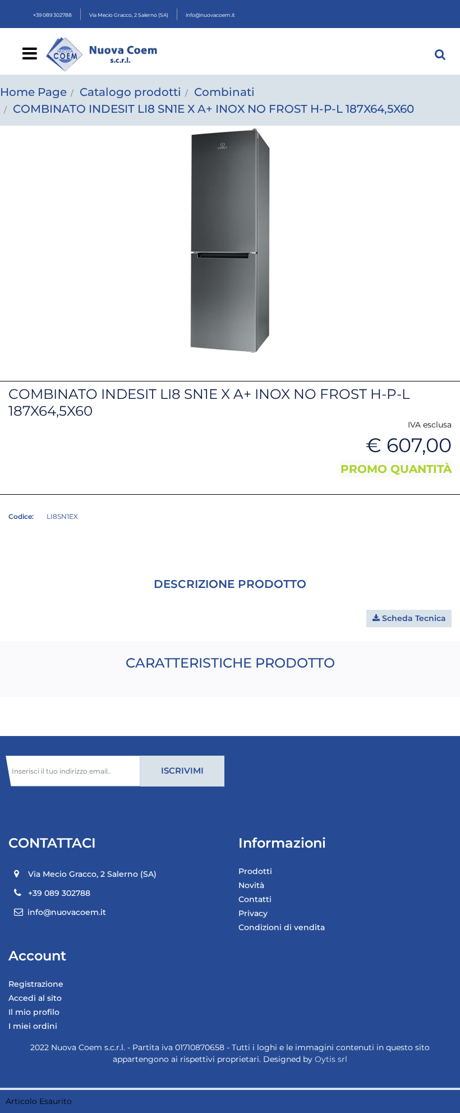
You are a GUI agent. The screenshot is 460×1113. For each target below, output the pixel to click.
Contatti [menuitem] (255, 899)
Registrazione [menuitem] (35, 984)
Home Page (33, 92)
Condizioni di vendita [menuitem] (281, 927)
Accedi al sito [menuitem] (35, 998)
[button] (230, 240)
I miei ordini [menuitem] (32, 1026)
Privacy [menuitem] (253, 913)
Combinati (224, 92)
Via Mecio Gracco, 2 (128, 15)
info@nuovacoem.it (210, 15)
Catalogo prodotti (130, 92)
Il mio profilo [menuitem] (33, 1012)
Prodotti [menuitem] (255, 871)
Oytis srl (331, 1059)
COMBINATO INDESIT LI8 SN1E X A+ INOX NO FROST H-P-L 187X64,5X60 (213, 109)
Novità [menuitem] (251, 885)
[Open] (29, 57)
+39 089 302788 (52, 15)
